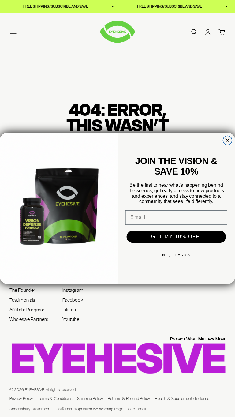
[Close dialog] (227, 140)
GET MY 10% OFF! (176, 236)
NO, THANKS (176, 255)
